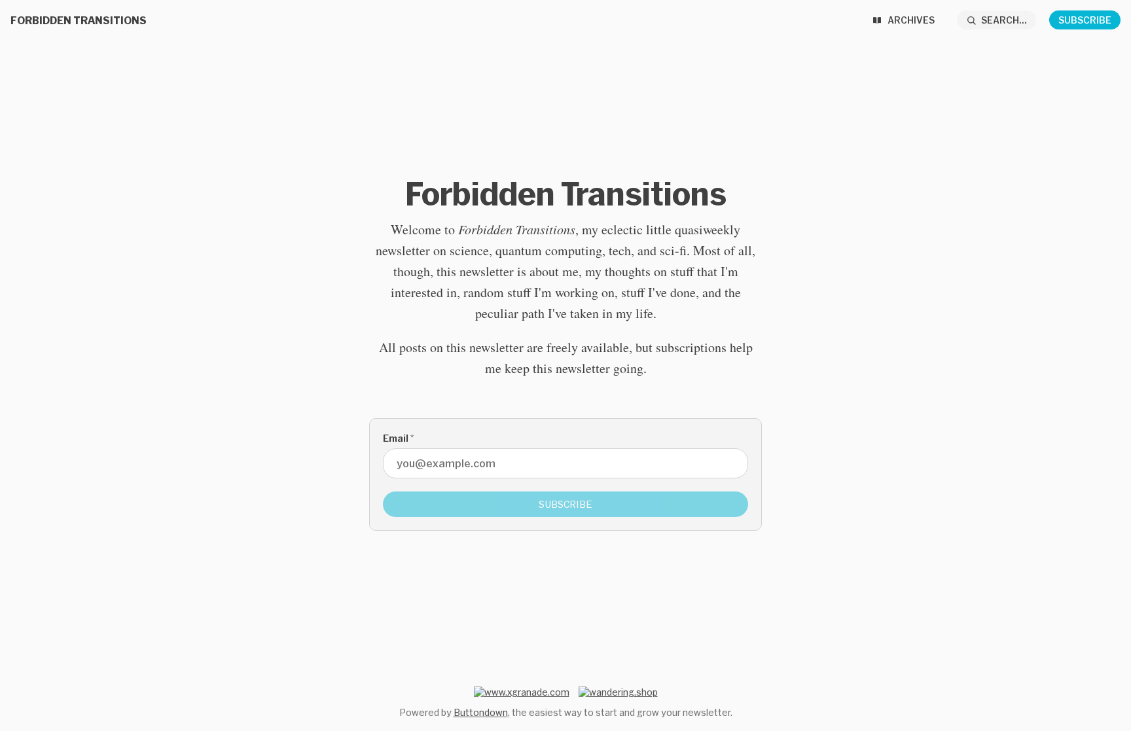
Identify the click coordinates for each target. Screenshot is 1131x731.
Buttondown (481, 712)
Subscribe (1084, 20)
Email (398, 438)
